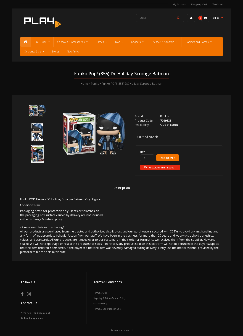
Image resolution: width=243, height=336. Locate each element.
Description (121, 188)
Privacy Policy (100, 303)
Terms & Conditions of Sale (107, 308)
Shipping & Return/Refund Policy (109, 298)
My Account (179, 4)
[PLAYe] (41, 29)
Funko (95, 84)
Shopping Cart (199, 4)
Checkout (217, 4)
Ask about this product (162, 167)
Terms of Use (100, 292)
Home (85, 84)
